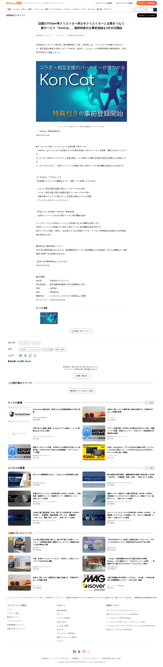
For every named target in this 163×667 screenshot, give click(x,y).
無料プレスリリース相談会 (67, 637)
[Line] (30, 355)
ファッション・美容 (41, 9)
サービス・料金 (13, 613)
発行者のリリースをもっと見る (81, 391)
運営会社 (45, 658)
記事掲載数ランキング (15, 625)
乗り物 (99, 9)
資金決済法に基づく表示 (111, 658)
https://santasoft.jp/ (58, 300)
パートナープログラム (60, 658)
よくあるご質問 (62, 626)
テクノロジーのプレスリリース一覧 (28, 598)
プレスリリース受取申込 (66, 633)
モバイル (91, 9)
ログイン (60, 614)
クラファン (108, 9)
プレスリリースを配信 (103, 3)
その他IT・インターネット (29, 349)
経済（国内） (61, 349)
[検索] (155, 9)
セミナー (60, 641)
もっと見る (149, 403)
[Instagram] (83, 651)
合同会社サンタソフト (44, 35)
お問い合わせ (81, 376)
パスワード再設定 (63, 618)
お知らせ (60, 629)
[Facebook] (20, 355)
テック (83, 9)
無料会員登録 (62, 610)
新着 (9, 9)
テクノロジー (25, 343)
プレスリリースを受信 (124, 3)
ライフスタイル (56, 9)
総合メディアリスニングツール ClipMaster (122, 614)
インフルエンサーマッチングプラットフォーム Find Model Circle (130, 626)
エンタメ (16, 9)
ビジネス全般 (48, 349)
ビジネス (76, 9)
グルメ (23, 9)
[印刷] (35, 355)
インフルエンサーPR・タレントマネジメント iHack (125, 622)
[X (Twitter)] (25, 355)
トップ (8, 598)
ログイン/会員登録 (148, 3)
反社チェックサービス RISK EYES (119, 629)
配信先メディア (13, 617)
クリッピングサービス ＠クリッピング (120, 610)
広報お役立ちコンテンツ (16, 629)
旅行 (30, 9)
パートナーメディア (14, 621)
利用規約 (75, 658)
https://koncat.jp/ (43, 135)
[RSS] (88, 651)
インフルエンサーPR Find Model (118, 618)
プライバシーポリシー (90, 658)
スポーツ (67, 9)
